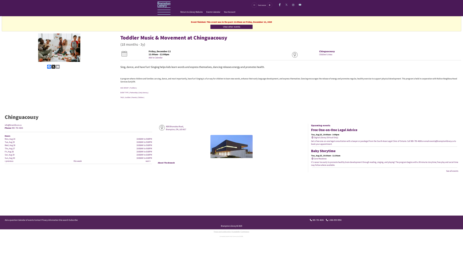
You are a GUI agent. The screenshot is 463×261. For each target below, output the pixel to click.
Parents (134, 97)
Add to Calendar (156, 57)
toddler (128, 97)
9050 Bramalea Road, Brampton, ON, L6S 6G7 (176, 128)
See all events (452, 171)
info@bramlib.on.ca (13, 125)
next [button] (148, 161)
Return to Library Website (191, 12)
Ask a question (11, 220)
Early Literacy (143, 93)
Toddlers (133, 88)
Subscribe (73, 220)
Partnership (134, 93)
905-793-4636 (318, 220)
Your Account (229, 12)
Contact (37, 220)
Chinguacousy (327, 51)
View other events (231, 26)
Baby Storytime (323, 151)
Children (141, 97)
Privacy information (49, 220)
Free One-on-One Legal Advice (334, 130)
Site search (63, 220)
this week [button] (77, 161)
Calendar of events (26, 220)
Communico (245, 232)
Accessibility (236, 232)
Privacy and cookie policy (222, 232)
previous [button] (9, 161)
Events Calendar (213, 12)
